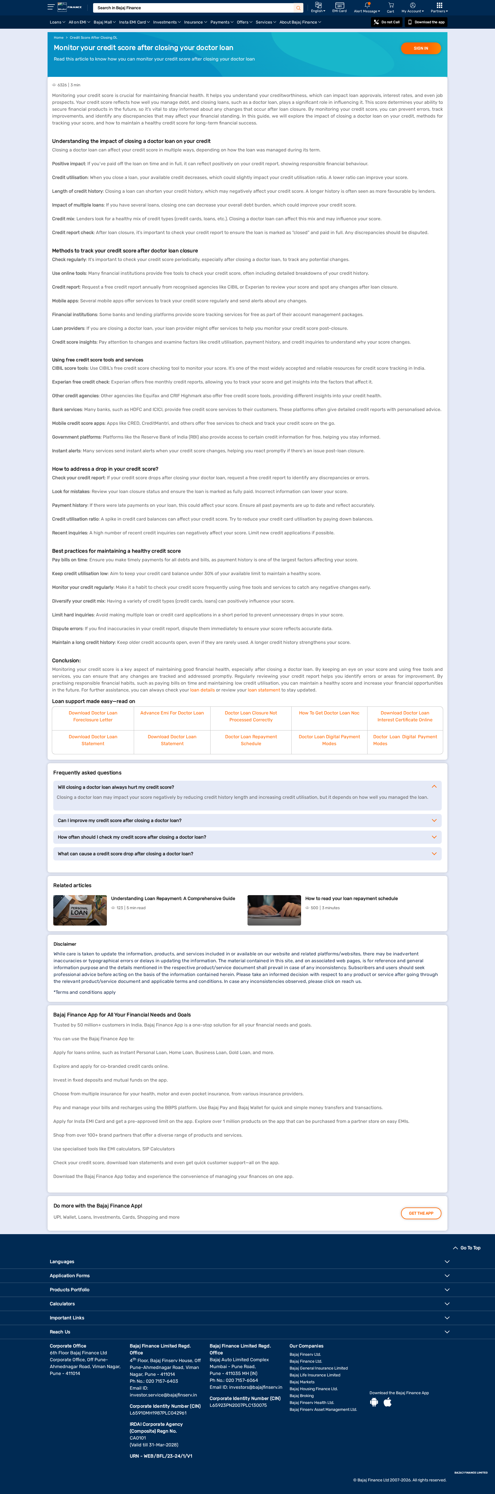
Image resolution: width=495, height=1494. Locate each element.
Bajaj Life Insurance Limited (315, 1375)
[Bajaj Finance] (70, 7)
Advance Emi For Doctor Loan (172, 713)
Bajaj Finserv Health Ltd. (312, 1402)
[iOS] (387, 1402)
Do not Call (390, 22)
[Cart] (391, 5)
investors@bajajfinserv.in (255, 1387)
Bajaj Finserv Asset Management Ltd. (323, 1409)
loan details (202, 690)
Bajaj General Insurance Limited (319, 1368)
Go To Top (471, 1247)
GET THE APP (421, 1213)
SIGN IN (421, 48)
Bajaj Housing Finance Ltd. (314, 1388)
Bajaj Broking (302, 1395)
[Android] (374, 1402)
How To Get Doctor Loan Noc (329, 713)
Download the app (430, 22)
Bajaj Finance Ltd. (306, 1361)
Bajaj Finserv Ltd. (305, 1354)
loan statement (264, 690)
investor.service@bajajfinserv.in (163, 1395)
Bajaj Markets (302, 1382)
